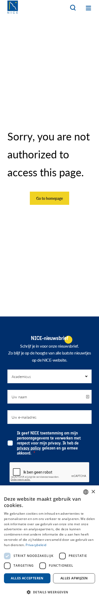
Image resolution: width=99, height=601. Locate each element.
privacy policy (29, 448)
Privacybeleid (36, 545)
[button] (49, 592)
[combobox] (85, 492)
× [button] (93, 492)
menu (88, 8)
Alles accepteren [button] (27, 578)
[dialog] (49, 543)
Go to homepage (49, 198)
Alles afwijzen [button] (74, 578)
